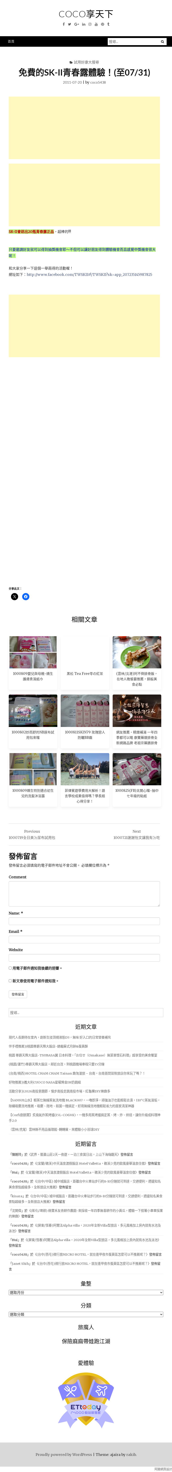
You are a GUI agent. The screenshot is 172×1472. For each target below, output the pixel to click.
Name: (16, 913)
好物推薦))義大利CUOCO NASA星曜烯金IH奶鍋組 (45, 1082)
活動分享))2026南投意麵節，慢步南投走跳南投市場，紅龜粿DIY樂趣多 (59, 1091)
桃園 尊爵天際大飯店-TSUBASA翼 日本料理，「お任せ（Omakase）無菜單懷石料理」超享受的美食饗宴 (83, 1055)
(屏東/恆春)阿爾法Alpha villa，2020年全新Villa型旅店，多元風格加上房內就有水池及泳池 (92, 1240)
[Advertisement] (84, 128)
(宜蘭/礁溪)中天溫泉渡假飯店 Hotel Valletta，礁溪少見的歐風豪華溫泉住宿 (91, 1164)
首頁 (11, 41)
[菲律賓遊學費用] (85, 769)
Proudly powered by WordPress (64, 1454)
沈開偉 (16, 1211)
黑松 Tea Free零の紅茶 (85, 674)
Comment (17, 877)
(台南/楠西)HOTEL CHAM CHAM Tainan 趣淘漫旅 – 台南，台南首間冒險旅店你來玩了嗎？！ (77, 1073)
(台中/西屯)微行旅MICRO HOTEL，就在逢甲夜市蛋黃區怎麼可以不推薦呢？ (91, 1254)
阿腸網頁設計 (163, 1469)
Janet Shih (20, 1264)
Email (15, 931)
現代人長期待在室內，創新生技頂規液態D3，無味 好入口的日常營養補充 (60, 1037)
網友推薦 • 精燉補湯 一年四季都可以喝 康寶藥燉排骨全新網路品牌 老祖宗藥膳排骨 (136, 737)
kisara (17, 1196)
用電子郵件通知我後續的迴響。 (38, 968)
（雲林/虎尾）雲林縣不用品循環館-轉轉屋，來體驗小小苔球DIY (54, 1130)
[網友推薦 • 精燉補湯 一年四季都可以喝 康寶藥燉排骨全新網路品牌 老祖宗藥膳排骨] (137, 711)
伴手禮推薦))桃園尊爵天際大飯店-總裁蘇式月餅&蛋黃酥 (48, 1046)
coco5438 (98, 82)
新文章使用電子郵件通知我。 (36, 981)
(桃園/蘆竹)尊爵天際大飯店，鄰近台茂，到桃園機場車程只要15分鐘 (56, 1064)
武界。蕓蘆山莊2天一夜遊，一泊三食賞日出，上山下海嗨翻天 (74, 1155)
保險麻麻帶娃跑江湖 (86, 1341)
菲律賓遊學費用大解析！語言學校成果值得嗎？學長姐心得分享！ (85, 795)
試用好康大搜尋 (86, 62)
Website (16, 950)
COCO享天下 (86, 13)
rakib (131, 1454)
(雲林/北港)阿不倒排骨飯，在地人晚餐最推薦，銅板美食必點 (137, 679)
